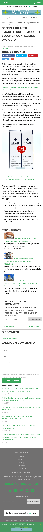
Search (21, 457)
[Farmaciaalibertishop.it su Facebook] (15, 491)
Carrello (38, 2)
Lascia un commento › (9, 338)
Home (3, 23)
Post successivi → (35, 326)
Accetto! (21, 529)
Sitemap (21, 462)
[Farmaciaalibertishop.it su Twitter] (10, 491)
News (11, 23)
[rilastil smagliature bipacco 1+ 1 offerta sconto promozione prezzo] (21, 149)
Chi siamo (21, 465)
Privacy (22, 520)
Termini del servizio (12, 520)
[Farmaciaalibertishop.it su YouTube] (32, 491)
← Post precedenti (8, 326)
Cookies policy (30, 520)
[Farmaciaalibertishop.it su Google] (21, 491)
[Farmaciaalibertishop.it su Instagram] (27, 491)
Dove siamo (21, 468)
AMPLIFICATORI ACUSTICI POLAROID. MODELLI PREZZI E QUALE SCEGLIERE (18, 261)
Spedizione (21, 460)
